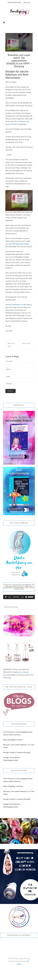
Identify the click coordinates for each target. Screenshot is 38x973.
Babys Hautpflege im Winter (13, 740)
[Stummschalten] (26, 597)
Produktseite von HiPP (19, 304)
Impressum (27, 2)
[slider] (31, 597)
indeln (15, 124)
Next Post (26, 343)
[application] (19, 597)
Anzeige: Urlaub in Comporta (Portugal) (16, 752)
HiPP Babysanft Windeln (20, 244)
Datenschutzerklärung (14, 2)
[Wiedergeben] (6, 597)
